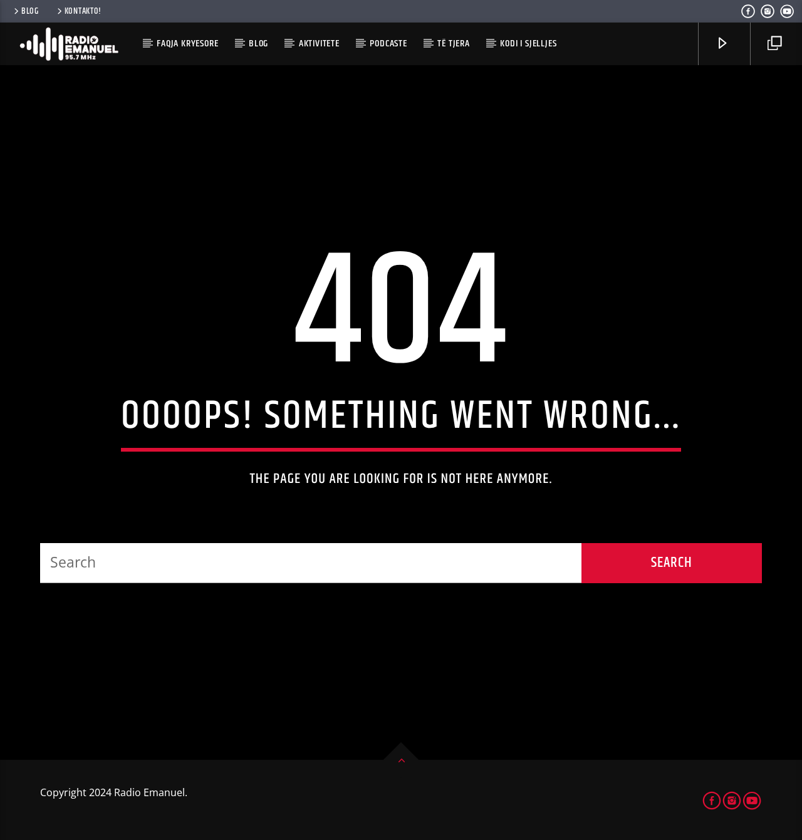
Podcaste (388, 43)
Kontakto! (83, 11)
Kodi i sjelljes (528, 43)
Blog (30, 11)
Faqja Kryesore (187, 43)
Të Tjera (453, 43)
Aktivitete (319, 43)
